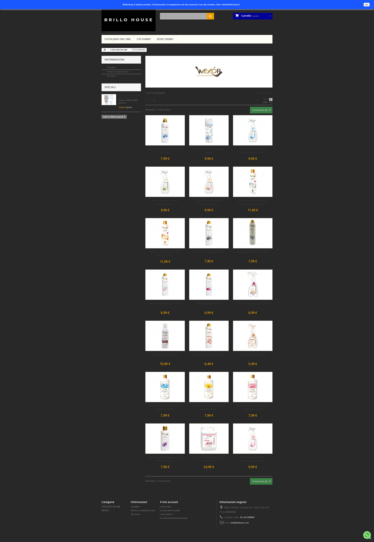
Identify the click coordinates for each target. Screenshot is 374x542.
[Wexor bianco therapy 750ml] (252, 233)
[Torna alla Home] (104, 50)
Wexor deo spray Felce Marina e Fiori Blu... (165, 150)
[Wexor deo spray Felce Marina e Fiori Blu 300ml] (165, 130)
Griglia (265, 102)
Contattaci (135, 507)
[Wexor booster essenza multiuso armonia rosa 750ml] (252, 438)
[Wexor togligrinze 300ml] (165, 335)
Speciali (110, 87)
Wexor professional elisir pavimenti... (208, 459)
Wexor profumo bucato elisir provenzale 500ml (252, 407)
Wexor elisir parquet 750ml (209, 354)
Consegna (110, 67)
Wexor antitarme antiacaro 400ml (209, 150)
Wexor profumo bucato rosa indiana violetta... (165, 459)
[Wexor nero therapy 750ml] (209, 233)
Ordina (148, 100)
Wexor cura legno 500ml (253, 354)
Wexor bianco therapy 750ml (253, 252)
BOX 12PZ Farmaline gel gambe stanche (129, 96)
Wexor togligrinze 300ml (165, 354)
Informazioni (114, 59)
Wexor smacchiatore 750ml (253, 303)
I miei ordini (165, 507)
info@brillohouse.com (240, 523)
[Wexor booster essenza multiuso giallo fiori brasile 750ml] (209, 181)
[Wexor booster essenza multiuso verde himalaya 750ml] (165, 181)
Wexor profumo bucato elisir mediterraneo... (209, 407)
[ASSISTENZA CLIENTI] (366, 534)
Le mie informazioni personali (173, 518)
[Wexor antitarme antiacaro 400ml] (209, 130)
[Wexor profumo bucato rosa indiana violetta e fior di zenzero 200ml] (165, 438)
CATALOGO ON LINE (117, 39)
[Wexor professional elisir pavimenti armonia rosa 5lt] (209, 438)
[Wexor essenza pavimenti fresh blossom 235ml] (252, 181)
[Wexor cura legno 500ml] (252, 335)
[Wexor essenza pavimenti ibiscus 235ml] (165, 233)
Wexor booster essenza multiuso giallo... (209, 202)
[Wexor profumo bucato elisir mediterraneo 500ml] (209, 387)
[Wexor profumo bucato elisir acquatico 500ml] (165, 387)
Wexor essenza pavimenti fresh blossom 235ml (252, 202)
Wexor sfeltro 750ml (209, 303)
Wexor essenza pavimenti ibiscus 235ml (165, 253)
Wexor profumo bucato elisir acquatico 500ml (165, 407)
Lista (270, 102)
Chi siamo (144, 39)
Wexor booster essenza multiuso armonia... (252, 459)
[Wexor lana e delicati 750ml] (165, 284)
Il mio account (169, 502)
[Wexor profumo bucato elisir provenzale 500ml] (252, 387)
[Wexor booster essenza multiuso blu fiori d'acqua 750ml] (252, 130)
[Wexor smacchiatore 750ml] (252, 284)
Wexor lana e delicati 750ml (165, 303)
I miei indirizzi (166, 514)
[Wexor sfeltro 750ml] (209, 284)
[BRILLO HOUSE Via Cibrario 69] (129, 19)
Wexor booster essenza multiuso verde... (165, 202)
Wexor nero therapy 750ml (208, 252)
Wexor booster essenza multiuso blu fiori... (252, 150)
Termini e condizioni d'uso (117, 72)
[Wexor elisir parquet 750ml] (209, 335)
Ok (366, 5)
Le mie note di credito (170, 510)
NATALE (105, 510)
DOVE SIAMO (165, 39)
